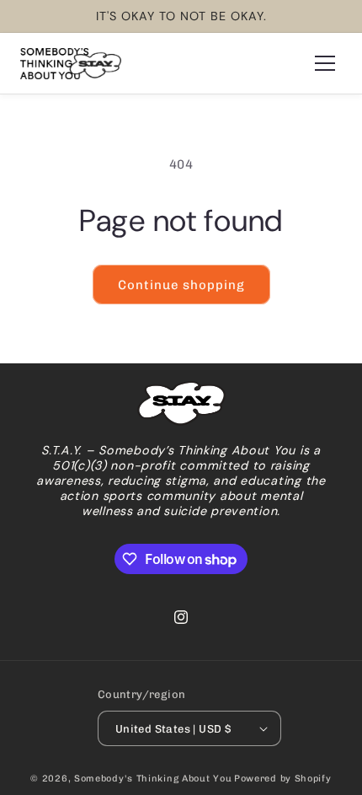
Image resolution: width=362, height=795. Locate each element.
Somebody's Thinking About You (153, 778)
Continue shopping (181, 285)
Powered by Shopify (283, 778)
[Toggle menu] (325, 63)
